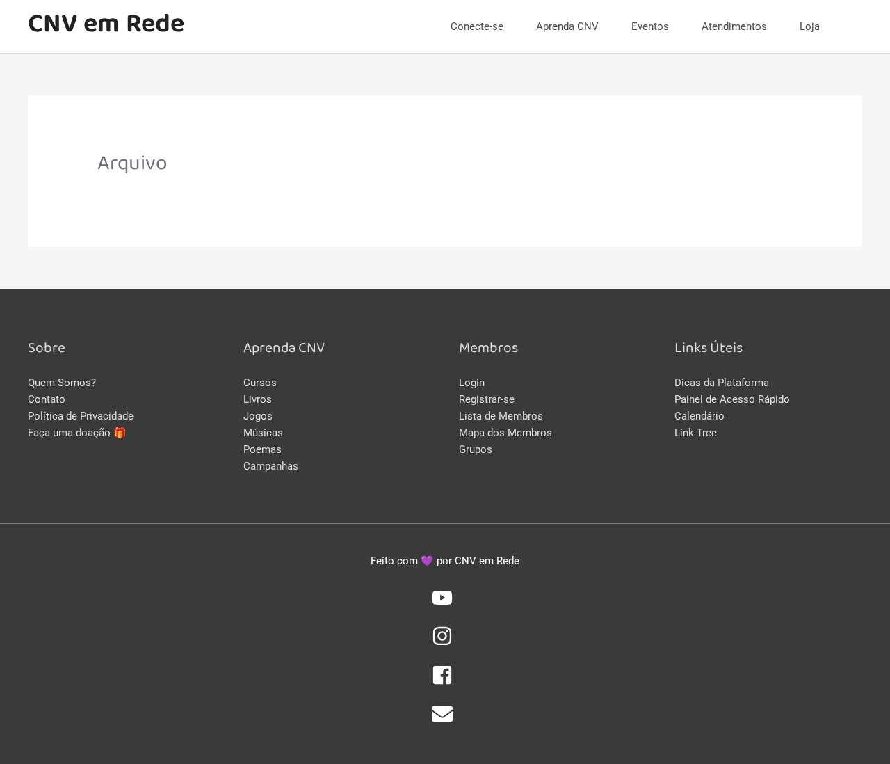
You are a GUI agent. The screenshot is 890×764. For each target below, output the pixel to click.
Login (472, 382)
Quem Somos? (62, 382)
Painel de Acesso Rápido (732, 399)
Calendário (699, 416)
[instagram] (445, 643)
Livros (257, 399)
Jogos (258, 416)
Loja (810, 26)
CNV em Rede (106, 26)
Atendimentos (734, 26)
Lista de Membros (501, 416)
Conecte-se (477, 26)
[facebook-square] (445, 682)
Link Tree (695, 433)
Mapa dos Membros (505, 433)
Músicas (263, 433)
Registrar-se (487, 399)
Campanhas (270, 466)
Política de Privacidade (81, 416)
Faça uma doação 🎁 (77, 433)
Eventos (650, 26)
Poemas (262, 449)
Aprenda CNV (567, 26)
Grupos (475, 449)
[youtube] (445, 604)
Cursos (260, 382)
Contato (46, 399)
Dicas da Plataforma (721, 382)
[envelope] (445, 721)
